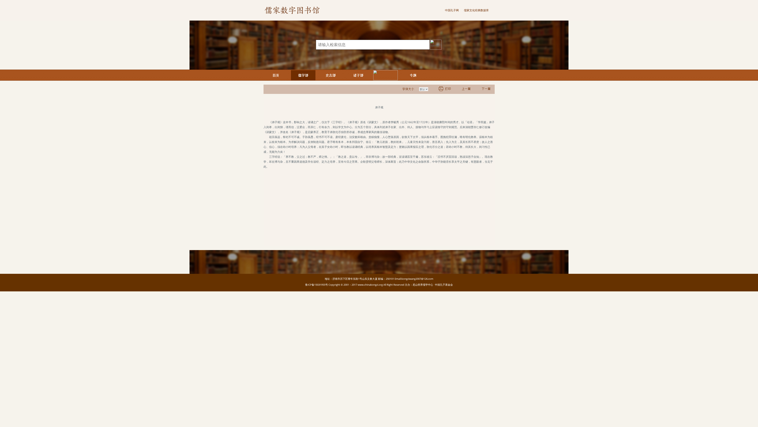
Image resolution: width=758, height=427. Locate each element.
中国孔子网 (452, 10)
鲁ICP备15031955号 (316, 284)
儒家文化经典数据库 (476, 10)
